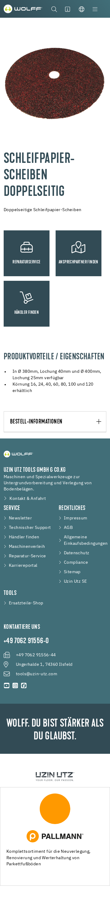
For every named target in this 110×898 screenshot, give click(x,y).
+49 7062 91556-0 (26, 641)
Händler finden (24, 537)
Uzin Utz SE (75, 581)
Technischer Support (30, 528)
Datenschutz (76, 553)
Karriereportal (23, 565)
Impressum (75, 518)
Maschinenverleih (27, 546)
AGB (68, 528)
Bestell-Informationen (36, 422)
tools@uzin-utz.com (36, 674)
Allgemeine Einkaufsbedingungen (86, 540)
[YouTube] (7, 686)
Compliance (76, 562)
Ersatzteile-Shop (26, 603)
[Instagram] (15, 686)
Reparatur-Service (27, 556)
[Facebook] (24, 686)
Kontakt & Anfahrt (27, 499)
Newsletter (20, 518)
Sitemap (72, 572)
